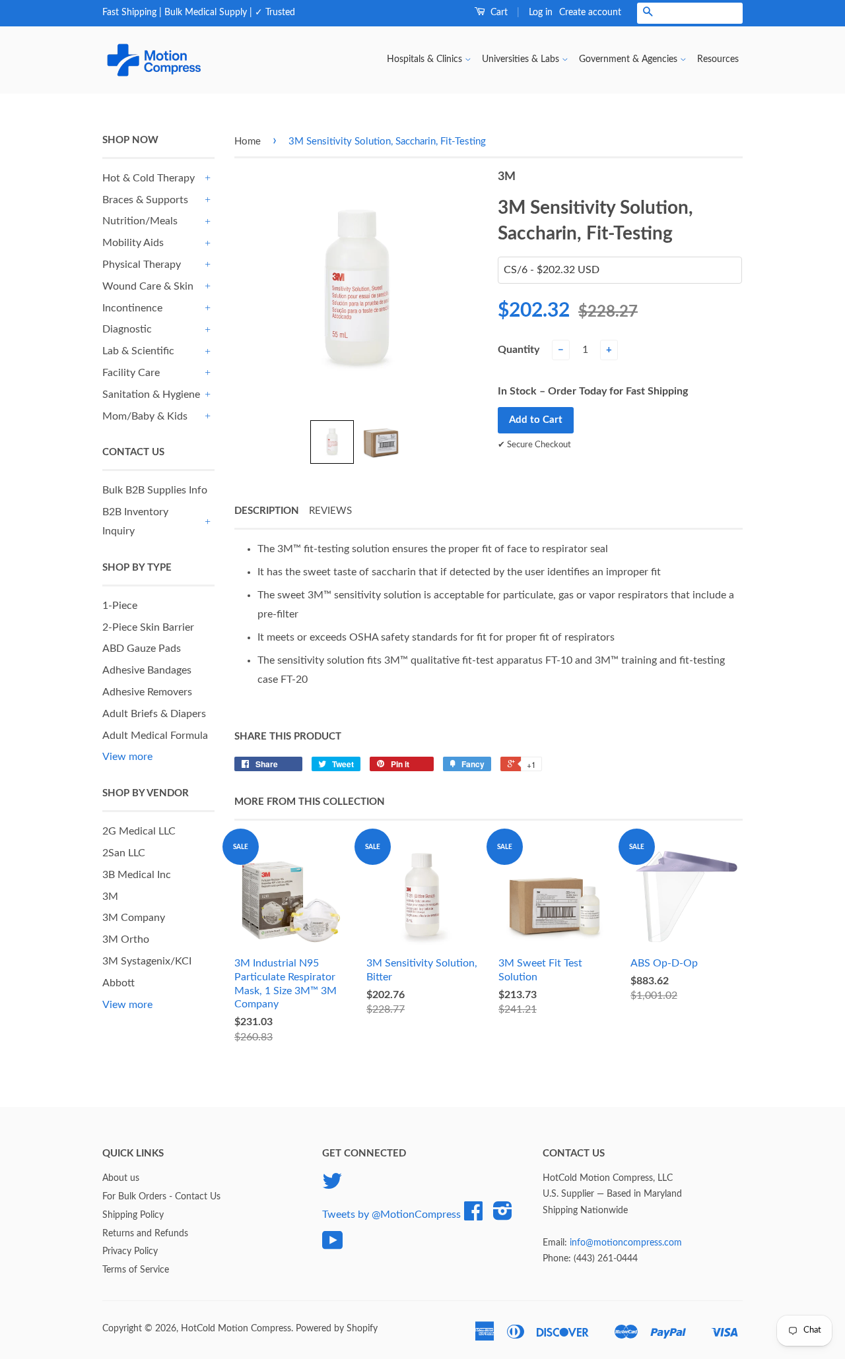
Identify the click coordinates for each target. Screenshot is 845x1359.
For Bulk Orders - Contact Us (161, 1196)
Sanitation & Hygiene (151, 394)
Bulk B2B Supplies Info (154, 490)
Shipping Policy (133, 1215)
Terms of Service (135, 1270)
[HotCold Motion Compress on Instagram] (502, 1215)
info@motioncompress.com (626, 1243)
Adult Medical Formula (155, 735)
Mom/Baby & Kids (144, 416)
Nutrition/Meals (140, 221)
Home (247, 141)
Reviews (330, 511)
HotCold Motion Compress (236, 1328)
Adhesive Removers (147, 692)
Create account (590, 12)
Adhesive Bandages (146, 670)
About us (120, 1178)
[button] (332, 442)
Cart (498, 12)
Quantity (518, 349)
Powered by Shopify (337, 1328)
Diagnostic (127, 329)
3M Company (133, 917)
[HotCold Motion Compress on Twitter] (332, 1186)
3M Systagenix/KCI (146, 961)
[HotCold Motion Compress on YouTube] (332, 1245)
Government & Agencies (629, 59)
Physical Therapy (141, 264)
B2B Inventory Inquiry (135, 521)
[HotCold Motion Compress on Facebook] (473, 1215)
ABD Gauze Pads (141, 648)
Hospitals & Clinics (426, 59)
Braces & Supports (145, 200)
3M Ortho (125, 939)
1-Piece (119, 605)
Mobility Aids (133, 242)
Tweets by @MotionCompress (391, 1214)
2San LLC (123, 853)
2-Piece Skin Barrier (148, 627)
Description (266, 511)
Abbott (118, 983)
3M (110, 896)
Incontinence (132, 308)
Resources (718, 59)
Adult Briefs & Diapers (154, 714)
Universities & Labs (522, 59)
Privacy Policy (130, 1251)
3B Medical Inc (136, 874)
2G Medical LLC (139, 831)
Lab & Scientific (138, 351)
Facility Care (131, 372)
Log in (541, 12)
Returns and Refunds (145, 1233)
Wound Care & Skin (147, 286)
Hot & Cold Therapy (148, 178)
